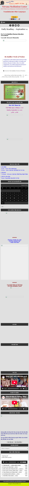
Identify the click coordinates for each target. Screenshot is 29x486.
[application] (14, 382)
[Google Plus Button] (13, 25)
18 (6, 198)
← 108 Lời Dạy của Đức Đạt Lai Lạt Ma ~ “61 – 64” (12, 76)
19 (10, 198)
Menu (4, 22)
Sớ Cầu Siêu (18, 442)
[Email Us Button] (18, 25)
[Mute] (24, 388)
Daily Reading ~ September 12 (14, 29)
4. (12, 470)
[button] (2, 92)
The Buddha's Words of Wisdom (17, 70)
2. (10, 467)
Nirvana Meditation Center (14, 6)
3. (13, 468)
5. (12, 472)
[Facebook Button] (10, 25)
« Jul (2, 206)
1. (11, 465)
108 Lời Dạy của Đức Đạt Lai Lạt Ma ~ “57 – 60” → (16, 75)
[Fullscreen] (26, 388)
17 (2, 198)
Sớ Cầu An (10, 442)
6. (10, 473)
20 (14, 198)
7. (10, 475)
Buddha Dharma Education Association (12, 34)
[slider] (24, 462)
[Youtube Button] (16, 25)
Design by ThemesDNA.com (14, 483)
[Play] (3, 388)
